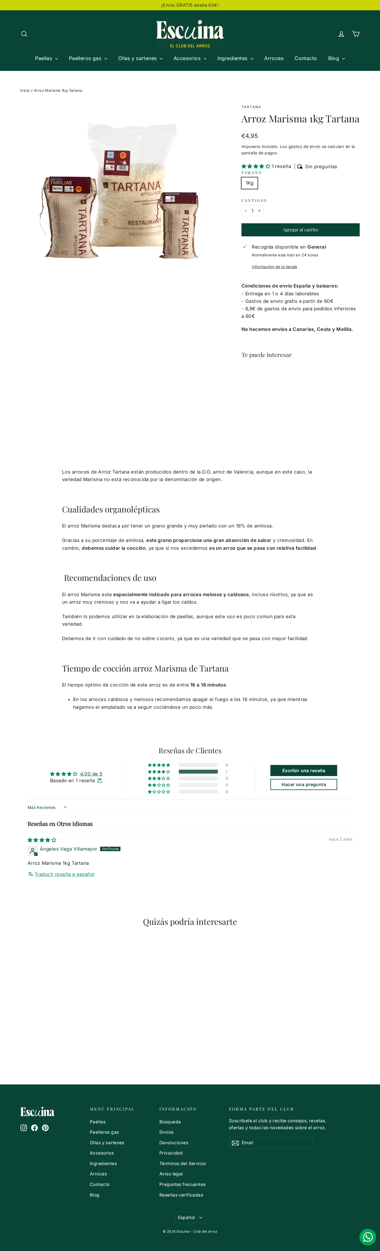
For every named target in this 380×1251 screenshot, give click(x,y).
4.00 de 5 (91, 774)
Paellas (44, 58)
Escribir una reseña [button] (303, 770)
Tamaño (251, 172)
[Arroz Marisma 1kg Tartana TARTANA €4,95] (251, 390)
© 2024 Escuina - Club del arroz (190, 1231)
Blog (334, 58)
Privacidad (171, 1153)
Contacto (306, 58)
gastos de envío (304, 146)
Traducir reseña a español (64, 874)
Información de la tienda (274, 266)
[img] (42, 840)
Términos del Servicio (182, 1163)
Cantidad (254, 200)
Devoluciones (173, 1142)
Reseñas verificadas (181, 1195)
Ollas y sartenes (138, 58)
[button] (256, 166)
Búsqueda (170, 1121)
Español (186, 1217)
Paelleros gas (86, 58)
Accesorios (188, 58)
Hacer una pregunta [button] (304, 784)
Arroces (273, 58)
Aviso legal (171, 1173)
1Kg (249, 183)
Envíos (166, 1132)
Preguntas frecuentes (182, 1184)
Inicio (25, 90)
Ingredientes (233, 58)
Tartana (251, 107)
